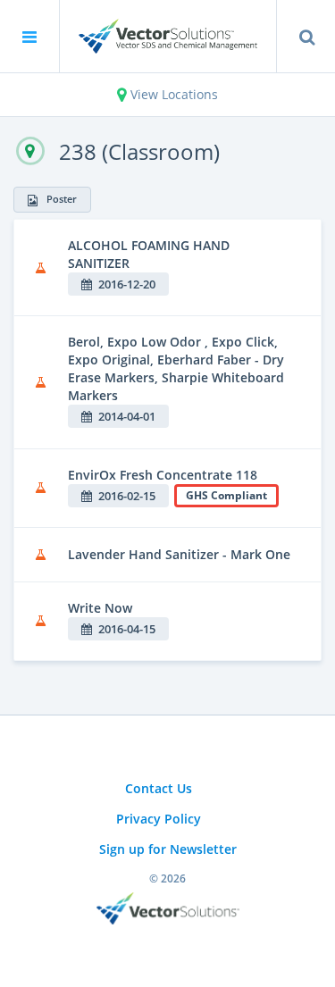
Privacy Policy (158, 818)
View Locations (172, 94)
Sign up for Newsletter (168, 849)
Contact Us (158, 788)
